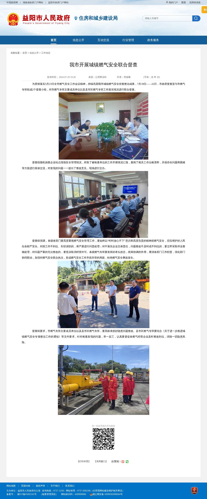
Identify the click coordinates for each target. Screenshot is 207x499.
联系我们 (69, 486)
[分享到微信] (127, 461)
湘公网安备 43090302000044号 (108, 494)
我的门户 (173, 2)
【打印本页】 (84, 461)
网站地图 (11, 486)
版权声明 (40, 486)
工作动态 (45, 53)
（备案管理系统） (49, 494)
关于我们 (55, 486)
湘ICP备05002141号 (27, 494)
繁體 (183, 2)
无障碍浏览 (195, 2)
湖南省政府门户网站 (33, 2)
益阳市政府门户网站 (58, 2)
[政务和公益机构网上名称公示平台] (194, 491)
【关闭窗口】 (101, 461)
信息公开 (34, 53)
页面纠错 (26, 486)
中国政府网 (12, 2)
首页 (24, 53)
